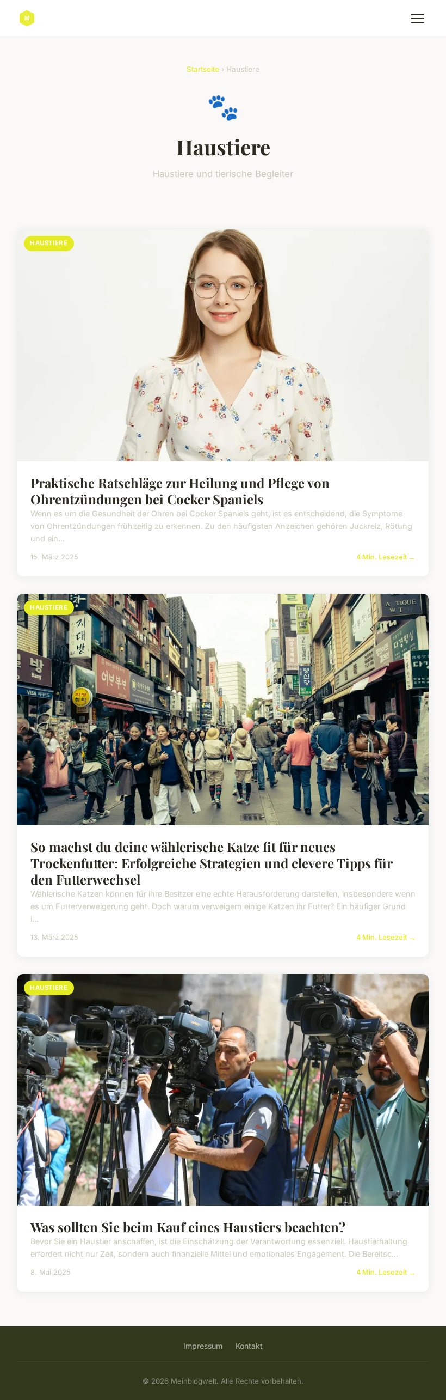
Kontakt (249, 1345)
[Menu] (418, 18)
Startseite (203, 69)
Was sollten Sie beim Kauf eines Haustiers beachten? (187, 1226)
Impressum (202, 1345)
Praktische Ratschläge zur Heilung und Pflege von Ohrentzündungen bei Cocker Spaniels (180, 491)
